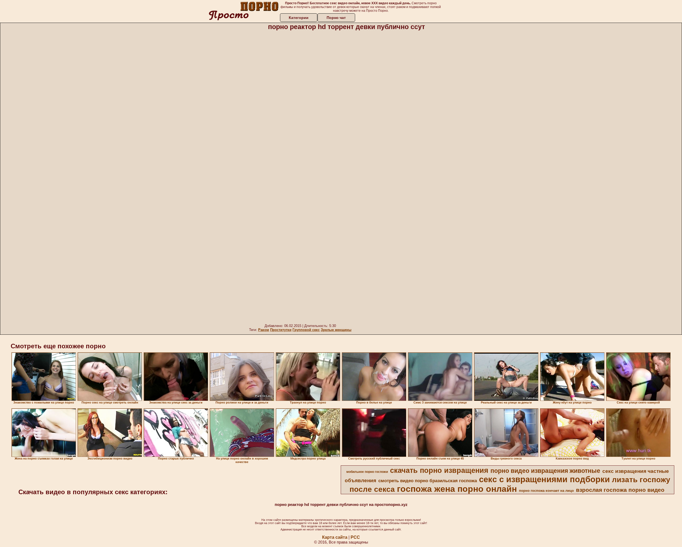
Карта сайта (334, 537)
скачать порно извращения (439, 470)
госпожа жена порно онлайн (457, 489)
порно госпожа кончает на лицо (546, 491)
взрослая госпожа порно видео (620, 490)
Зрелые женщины (336, 330)
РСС (355, 537)
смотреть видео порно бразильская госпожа (427, 480)
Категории (298, 17)
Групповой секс (306, 330)
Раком (263, 330)
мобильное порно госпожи (367, 472)
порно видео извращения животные (545, 470)
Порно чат (336, 17)
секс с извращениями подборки (544, 479)
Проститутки (280, 330)
